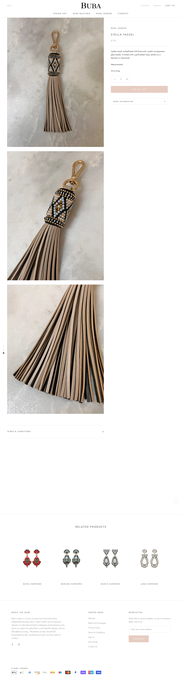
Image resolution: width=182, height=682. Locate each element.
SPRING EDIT (60, 13)
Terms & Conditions (19, 431)
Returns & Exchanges (97, 623)
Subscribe (139, 639)
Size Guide (93, 641)
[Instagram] (19, 644)
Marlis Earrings (110, 584)
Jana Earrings (149, 584)
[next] (173, 561)
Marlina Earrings (71, 584)
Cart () (170, 5)
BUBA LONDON (104, 13)
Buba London (118, 28)
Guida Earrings (32, 584)
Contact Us (92, 646)
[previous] (9, 561)
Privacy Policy (94, 627)
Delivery (91, 618)
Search (157, 6)
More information (123, 101)
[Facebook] (12, 644)
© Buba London (19, 668)
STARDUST (123, 13)
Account (145, 6)
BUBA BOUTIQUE (81, 13)
